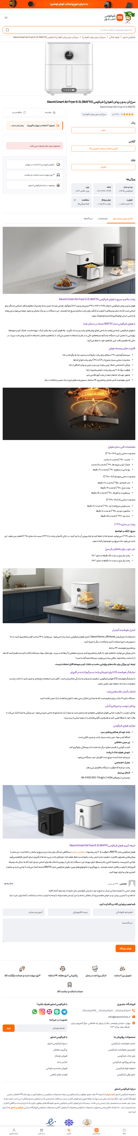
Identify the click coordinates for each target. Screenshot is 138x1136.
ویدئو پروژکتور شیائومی (124, 1062)
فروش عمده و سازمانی (56, 1068)
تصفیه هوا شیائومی (125, 1068)
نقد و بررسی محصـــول (123, 218)
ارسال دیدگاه (125, 948)
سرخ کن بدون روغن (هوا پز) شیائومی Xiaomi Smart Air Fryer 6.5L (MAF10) (46, 37)
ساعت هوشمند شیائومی (123, 1044)
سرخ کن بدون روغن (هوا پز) (94, 37)
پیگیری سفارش (60, 1050)
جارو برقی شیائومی (126, 1075)
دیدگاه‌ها (88, 218)
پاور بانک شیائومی (126, 1056)
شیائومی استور (129, 37)
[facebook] (64, 1012)
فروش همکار (61, 1056)
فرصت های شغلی (58, 1075)
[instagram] (57, 1012)
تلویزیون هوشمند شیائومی (121, 1050)
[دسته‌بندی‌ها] (6, 17)
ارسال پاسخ (8, 883)
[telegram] (42, 1012)
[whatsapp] (35, 1012)
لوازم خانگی (114, 37)
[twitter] (49, 1012)
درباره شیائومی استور (57, 1044)
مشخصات (103, 218)
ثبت (9, 1028)
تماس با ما (62, 1062)
